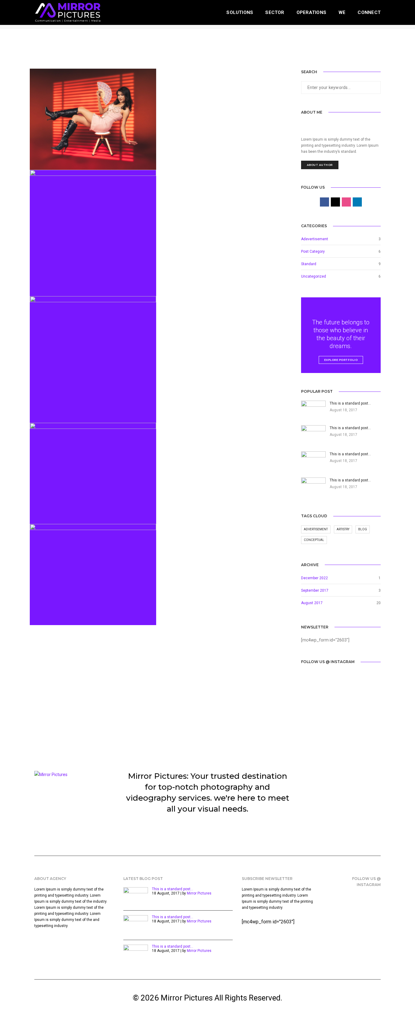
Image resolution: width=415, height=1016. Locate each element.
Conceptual (314, 540)
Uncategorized (313, 276)
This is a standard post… (172, 889)
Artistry (343, 529)
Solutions (239, 12)
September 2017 (314, 590)
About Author (320, 164)
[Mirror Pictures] (67, 12)
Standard (308, 264)
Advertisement (316, 529)
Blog (362, 529)
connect (369, 12)
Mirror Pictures (199, 893)
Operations (311, 12)
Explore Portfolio (341, 359)
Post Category (313, 251)
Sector (274, 12)
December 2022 (314, 578)
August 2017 (312, 603)
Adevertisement (314, 239)
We (341, 12)
